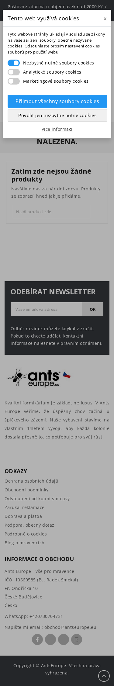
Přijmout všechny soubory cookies (57, 101)
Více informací (57, 129)
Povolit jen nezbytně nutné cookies (57, 115)
